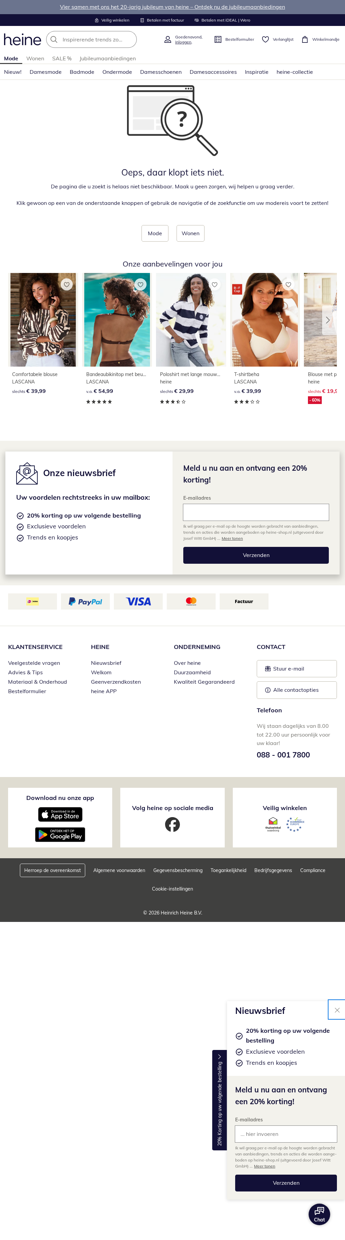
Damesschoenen (161, 71)
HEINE (100, 647)
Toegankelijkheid (228, 870)
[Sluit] (337, 1009)
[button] (329, 320)
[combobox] (102, 39)
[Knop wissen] (129, 39)
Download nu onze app (60, 798)
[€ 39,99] (43, 320)
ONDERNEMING (197, 647)
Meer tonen (264, 1166)
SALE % (61, 58)
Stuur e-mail (288, 670)
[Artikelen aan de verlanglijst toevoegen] (67, 284)
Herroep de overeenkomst (52, 870)
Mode (11, 58)
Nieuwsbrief (106, 662)
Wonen (35, 58)
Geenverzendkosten (116, 681)
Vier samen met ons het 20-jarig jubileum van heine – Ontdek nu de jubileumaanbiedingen (172, 6)
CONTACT (271, 647)
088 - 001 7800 (283, 755)
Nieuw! (13, 71)
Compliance (312, 870)
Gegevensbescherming (177, 870)
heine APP (104, 691)
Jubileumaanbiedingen (108, 58)
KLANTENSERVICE (35, 647)
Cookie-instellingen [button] (172, 889)
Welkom (101, 672)
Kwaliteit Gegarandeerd (204, 681)
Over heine (187, 662)
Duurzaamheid (192, 672)
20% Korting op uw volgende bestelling (220, 1104)
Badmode (82, 71)
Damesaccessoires (213, 71)
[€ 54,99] (117, 320)
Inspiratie (257, 71)
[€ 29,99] (191, 320)
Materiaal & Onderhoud (37, 681)
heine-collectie (295, 71)
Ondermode (117, 71)
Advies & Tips (25, 672)
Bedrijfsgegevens (273, 870)
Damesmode (46, 71)
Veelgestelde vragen (34, 662)
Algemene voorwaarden (119, 870)
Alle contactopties (296, 689)
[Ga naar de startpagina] (22, 39)
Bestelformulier (27, 691)
